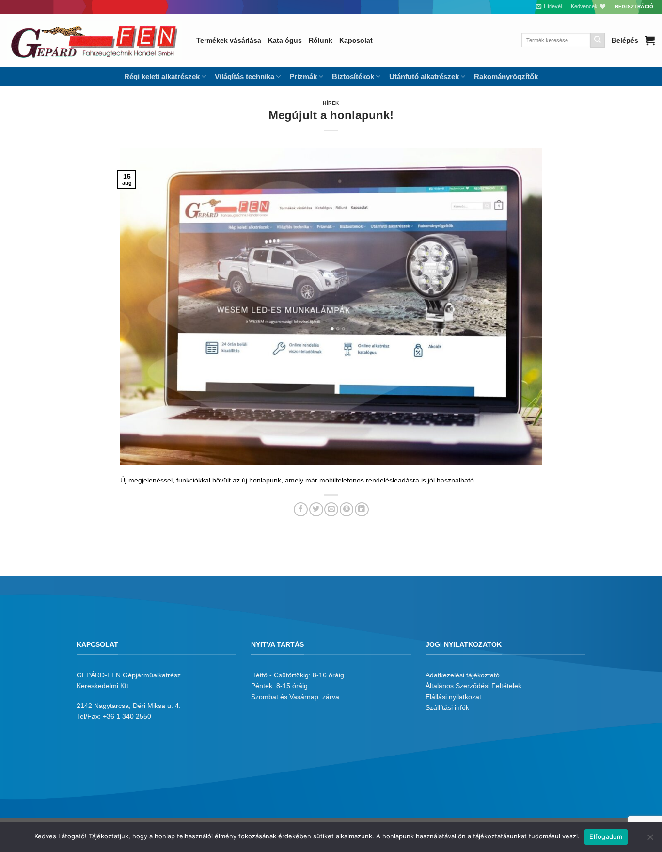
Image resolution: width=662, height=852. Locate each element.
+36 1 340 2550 (127, 716)
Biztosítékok (353, 76)
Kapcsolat (356, 40)
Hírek (331, 103)
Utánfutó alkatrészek (424, 76)
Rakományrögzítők (506, 76)
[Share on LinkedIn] (362, 509)
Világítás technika (244, 76)
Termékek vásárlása (228, 40)
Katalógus (285, 40)
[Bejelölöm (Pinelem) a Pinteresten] (347, 509)
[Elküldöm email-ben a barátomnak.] (331, 509)
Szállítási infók (447, 707)
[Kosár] (650, 40)
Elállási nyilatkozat (453, 697)
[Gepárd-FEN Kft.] (94, 40)
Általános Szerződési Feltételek (473, 686)
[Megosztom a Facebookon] (301, 509)
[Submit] (597, 40)
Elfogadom (605, 836)
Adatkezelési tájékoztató (463, 675)
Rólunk (320, 40)
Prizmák (303, 76)
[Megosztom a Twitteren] (316, 509)
